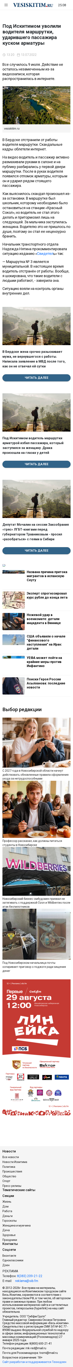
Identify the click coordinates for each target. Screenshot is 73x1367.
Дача (6, 1230)
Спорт (6, 1181)
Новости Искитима (14, 1162)
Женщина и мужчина (16, 1225)
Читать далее (36, 378)
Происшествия (12, 1171)
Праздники (9, 1239)
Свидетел (45, 253)
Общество (9, 1176)
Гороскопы (9, 1220)
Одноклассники (12, 1260)
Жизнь (6, 1201)
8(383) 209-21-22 (29, 1276)
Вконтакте (9, 1255)
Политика (8, 1166)
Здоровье (9, 1235)
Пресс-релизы (11, 1185)
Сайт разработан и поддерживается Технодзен (34, 1362)
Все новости (10, 1157)
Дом (5, 1206)
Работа (7, 1211)
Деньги (7, 1216)
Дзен (6, 1265)
